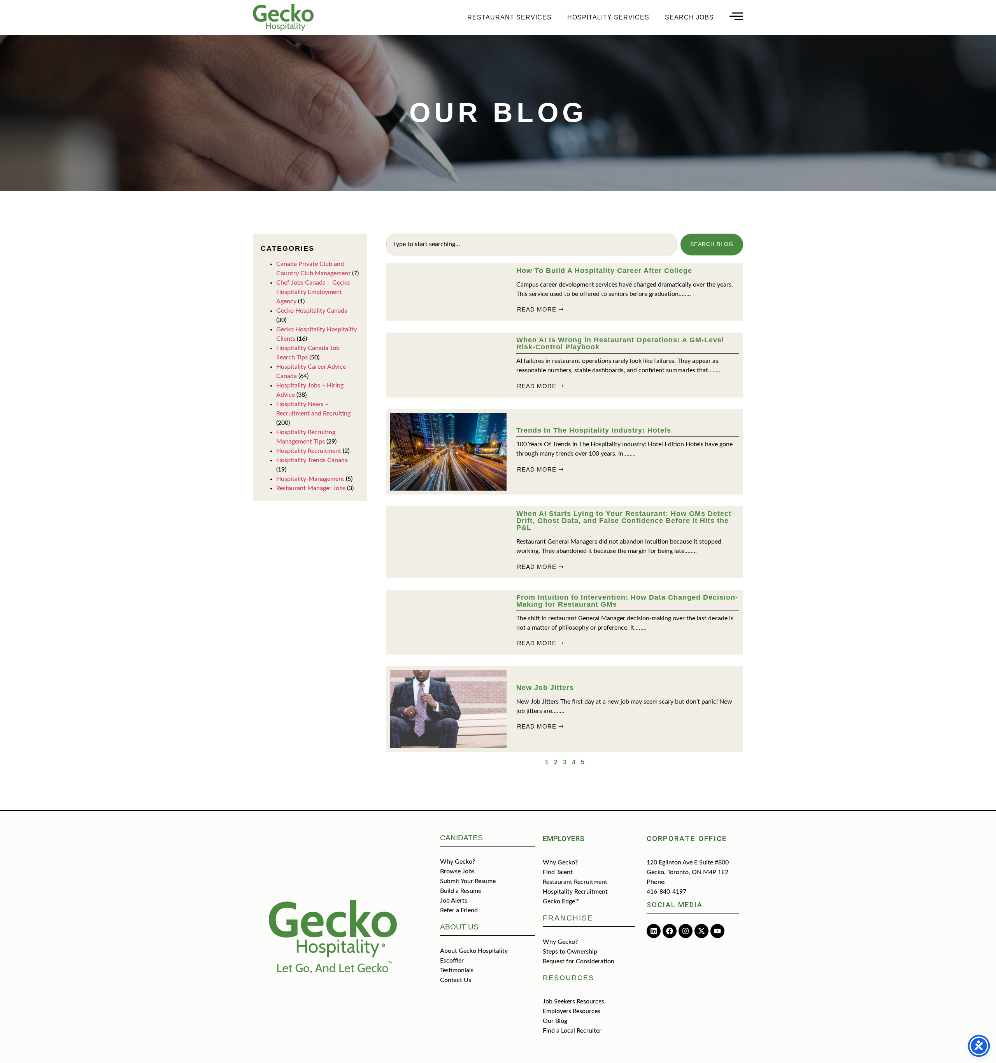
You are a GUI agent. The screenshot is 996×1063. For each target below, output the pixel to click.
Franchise (568, 918)
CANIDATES (461, 838)
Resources (568, 978)
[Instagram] (686, 931)
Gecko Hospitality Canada (311, 311)
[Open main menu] (736, 16)
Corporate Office (687, 838)
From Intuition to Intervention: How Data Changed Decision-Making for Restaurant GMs (627, 600)
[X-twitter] (701, 931)
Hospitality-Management (310, 479)
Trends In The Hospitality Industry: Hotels (593, 430)
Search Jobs (689, 17)
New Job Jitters (545, 688)
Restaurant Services (509, 17)
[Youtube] (717, 931)
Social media (675, 905)
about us (459, 927)
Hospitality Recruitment (308, 451)
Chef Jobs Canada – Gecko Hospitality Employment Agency (313, 292)
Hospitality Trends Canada (312, 460)
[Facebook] (670, 931)
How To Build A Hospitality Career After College (604, 271)
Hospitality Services (608, 17)
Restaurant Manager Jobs (310, 488)
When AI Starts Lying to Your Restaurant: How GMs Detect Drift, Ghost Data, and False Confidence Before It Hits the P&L (623, 521)
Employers (563, 838)
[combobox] (531, 244)
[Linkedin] (654, 931)
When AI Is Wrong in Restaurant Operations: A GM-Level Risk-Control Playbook (620, 343)
